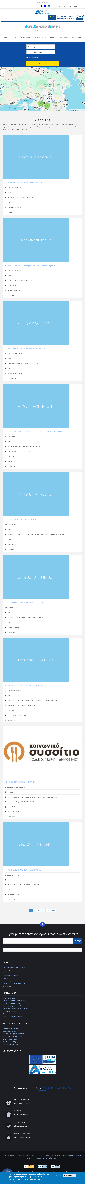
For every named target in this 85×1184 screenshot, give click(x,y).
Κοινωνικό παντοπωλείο (11, 976)
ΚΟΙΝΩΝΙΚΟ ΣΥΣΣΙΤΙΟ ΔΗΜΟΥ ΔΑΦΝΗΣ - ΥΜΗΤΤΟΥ (26, 685)
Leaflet (71, 110)
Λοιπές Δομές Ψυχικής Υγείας (12, 1016)
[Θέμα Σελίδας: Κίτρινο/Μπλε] (45, 6)
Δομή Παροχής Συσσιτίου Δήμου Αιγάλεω (21, 519)
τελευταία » (51, 910)
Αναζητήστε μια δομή (10, 1031)
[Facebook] (80, 6)
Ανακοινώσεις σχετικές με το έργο (14, 1034)
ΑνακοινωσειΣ (40, 38)
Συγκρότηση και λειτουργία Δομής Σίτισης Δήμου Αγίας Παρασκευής (31, 266)
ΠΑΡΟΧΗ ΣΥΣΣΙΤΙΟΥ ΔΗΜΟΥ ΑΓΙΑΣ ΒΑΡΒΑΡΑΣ (24, 183)
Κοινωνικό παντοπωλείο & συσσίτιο (15, 973)
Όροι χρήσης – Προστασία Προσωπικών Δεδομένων (42, 1158)
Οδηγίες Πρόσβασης (9, 1042)
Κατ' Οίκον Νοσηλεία (10, 1011)
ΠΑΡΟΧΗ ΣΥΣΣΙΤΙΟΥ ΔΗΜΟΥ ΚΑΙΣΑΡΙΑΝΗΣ (23, 870)
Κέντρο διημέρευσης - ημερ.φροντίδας (16, 1009)
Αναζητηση (25, 38)
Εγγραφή (77, 941)
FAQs (52, 38)
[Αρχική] (42, 12)
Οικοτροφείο (7, 1014)
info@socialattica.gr (75, 1155)
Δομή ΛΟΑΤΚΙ (7, 986)
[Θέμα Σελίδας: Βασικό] (49, 6)
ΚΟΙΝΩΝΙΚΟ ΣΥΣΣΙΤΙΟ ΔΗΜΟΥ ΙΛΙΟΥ (20, 782)
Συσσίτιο (6, 978)
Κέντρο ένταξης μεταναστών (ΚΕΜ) (14, 983)
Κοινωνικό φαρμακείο (10, 981)
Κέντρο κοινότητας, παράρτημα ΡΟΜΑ (15, 1003)
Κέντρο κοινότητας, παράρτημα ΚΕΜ (15, 1001)
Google (82, 110)
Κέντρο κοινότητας (9, 998)
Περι (15, 38)
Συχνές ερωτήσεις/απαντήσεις (13, 1036)
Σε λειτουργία (33, 58)
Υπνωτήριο (6, 970)
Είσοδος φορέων (43, 2)
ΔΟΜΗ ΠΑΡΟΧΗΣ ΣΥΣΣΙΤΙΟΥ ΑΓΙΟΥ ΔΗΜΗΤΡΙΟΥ (25, 349)
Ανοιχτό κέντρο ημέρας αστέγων (14, 968)
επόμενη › (40, 910)
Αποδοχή (59, 1175)
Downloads (63, 38)
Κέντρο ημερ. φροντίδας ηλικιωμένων (15, 1006)
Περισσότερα (14, 1182)
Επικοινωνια (77, 38)
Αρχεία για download (10, 1039)
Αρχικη (6, 38)
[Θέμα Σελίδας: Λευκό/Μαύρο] (42, 6)
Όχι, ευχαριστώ (69, 1175)
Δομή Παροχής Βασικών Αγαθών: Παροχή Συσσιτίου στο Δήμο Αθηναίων (33, 431)
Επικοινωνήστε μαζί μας (11, 1044)
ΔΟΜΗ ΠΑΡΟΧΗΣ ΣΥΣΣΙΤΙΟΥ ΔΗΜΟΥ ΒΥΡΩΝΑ (24, 602)
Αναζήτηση (42, 63)
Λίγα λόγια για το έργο (10, 1028)
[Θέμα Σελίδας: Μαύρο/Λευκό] (38, 6)
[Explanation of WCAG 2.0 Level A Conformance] (29, 1166)
